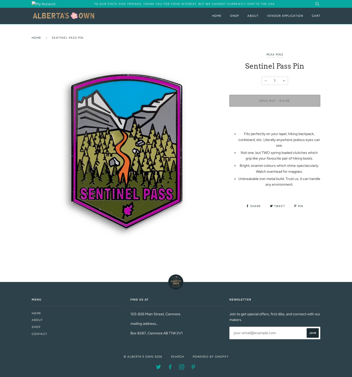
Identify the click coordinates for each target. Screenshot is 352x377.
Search (177, 356)
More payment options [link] (275, 128)
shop (36, 327)
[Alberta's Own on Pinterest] (193, 368)
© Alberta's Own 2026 (143, 356)
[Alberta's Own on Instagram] (182, 368)
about (37, 320)
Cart (316, 16)
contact (39, 334)
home (36, 313)
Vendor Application (285, 16)
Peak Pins (274, 54)
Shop (234, 16)
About (252, 16)
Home (217, 16)
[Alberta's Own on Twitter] (158, 368)
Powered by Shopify (211, 356)
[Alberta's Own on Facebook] (170, 368)
